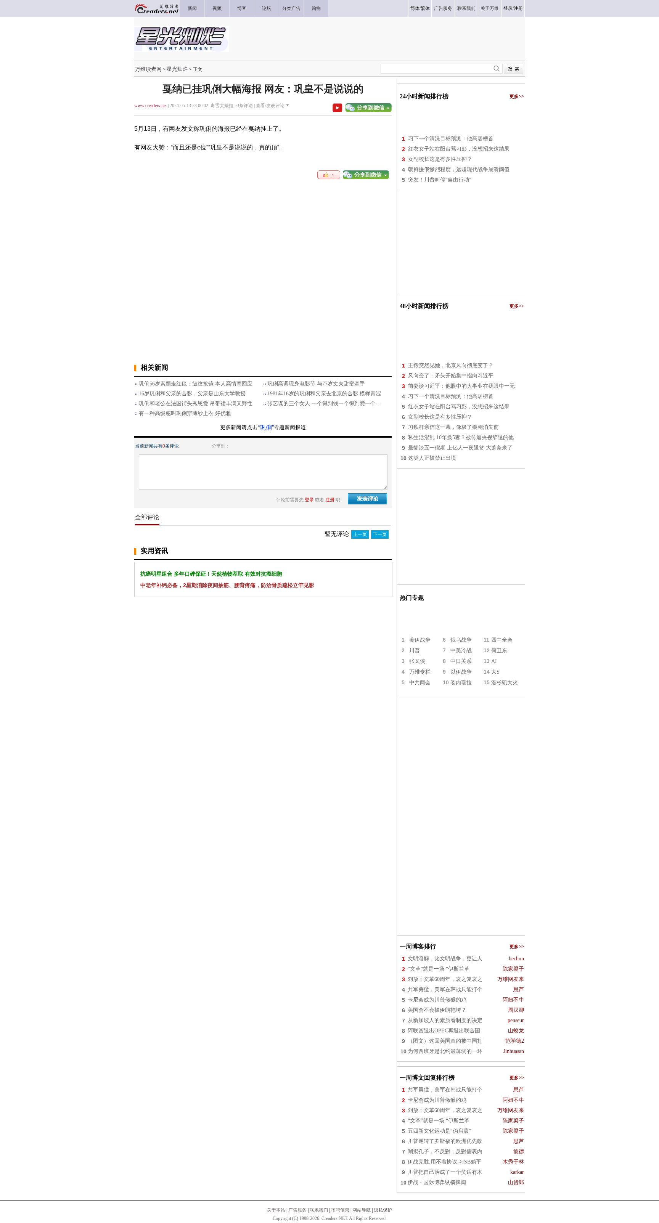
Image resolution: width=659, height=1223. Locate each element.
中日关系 (461, 661)
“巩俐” (266, 427)
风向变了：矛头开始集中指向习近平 (450, 376)
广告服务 (297, 1210)
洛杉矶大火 (504, 682)
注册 (518, 8)
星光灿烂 (177, 69)
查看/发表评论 (270, 105)
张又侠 (417, 661)
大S (495, 672)
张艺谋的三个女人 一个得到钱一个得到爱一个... (323, 403)
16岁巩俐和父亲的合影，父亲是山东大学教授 (192, 393)
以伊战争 (461, 672)
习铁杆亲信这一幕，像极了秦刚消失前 (453, 427)
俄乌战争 (461, 640)
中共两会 (420, 682)
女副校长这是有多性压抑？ (440, 159)
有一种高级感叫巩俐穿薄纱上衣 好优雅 (185, 413)
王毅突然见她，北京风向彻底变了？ (450, 365)
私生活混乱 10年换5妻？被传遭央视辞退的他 (461, 437)
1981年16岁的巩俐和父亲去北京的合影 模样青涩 (324, 393)
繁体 (425, 8)
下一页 (380, 534)
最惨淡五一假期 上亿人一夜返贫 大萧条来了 (460, 448)
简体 (415, 8)
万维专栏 (420, 672)
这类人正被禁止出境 (432, 458)
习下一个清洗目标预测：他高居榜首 (450, 138)
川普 (414, 650)
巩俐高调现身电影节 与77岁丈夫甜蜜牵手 (316, 384)
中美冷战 (461, 650)
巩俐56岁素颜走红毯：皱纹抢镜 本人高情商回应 (195, 384)
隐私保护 (383, 1210)
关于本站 (276, 1210)
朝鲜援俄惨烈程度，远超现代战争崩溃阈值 (459, 169)
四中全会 (502, 640)
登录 (508, 8)
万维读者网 (148, 69)
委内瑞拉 (461, 682)
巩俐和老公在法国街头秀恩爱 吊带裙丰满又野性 (195, 403)
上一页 (360, 534)
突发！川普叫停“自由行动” (439, 180)
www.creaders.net (150, 105)
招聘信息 (340, 1210)
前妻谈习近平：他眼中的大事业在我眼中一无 (461, 386)
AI (494, 661)
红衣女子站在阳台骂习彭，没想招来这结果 (459, 149)
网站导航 (361, 1210)
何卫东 (499, 650)
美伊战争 (420, 640)
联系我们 (319, 1210)
